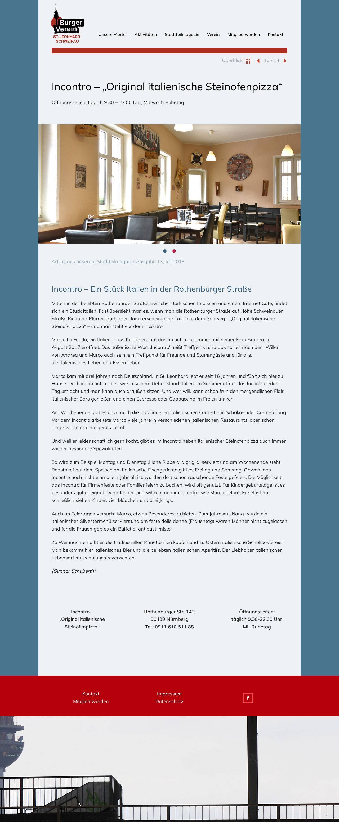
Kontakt (275, 34)
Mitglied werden (244, 34)
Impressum (169, 694)
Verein (213, 34)
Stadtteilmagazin (182, 34)
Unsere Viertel (113, 34)
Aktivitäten (146, 34)
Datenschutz (169, 701)
